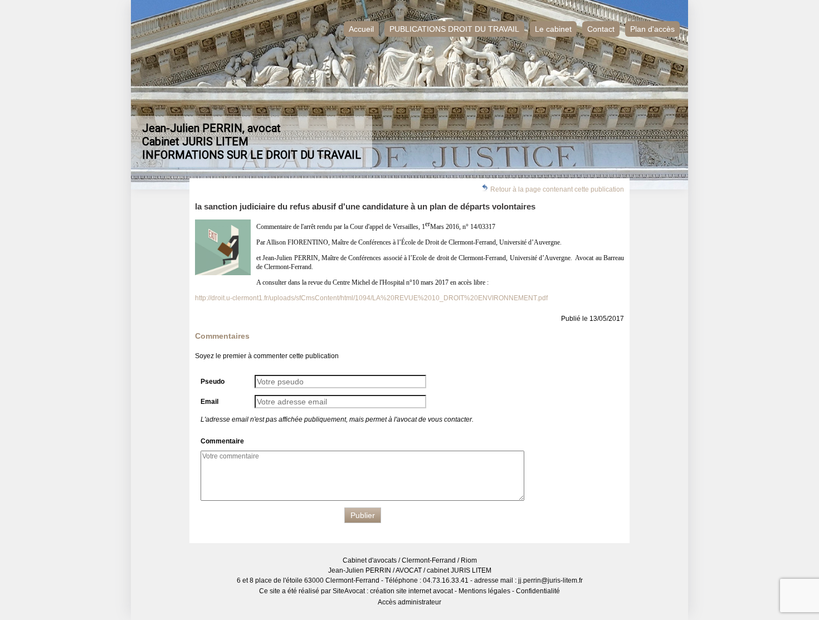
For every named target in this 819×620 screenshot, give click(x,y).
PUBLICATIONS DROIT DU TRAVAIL (454, 29)
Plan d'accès (652, 29)
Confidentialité (538, 591)
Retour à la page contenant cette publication (556, 189)
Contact (601, 29)
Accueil (361, 29)
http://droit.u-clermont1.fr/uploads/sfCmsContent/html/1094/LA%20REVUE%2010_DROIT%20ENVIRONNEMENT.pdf (371, 298)
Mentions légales (484, 591)
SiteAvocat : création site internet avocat (393, 591)
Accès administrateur (409, 602)
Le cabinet (553, 29)
